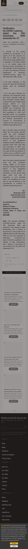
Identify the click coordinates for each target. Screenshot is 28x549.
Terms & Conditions (13, 538)
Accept (14, 543)
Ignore (14, 546)
